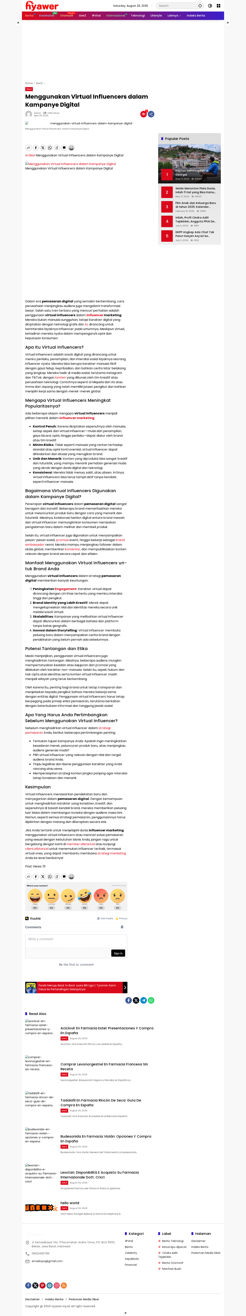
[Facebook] (128, 1000)
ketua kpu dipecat (174, 1247)
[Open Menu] (218, 5)
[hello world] (41, 1207)
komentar (72, 549)
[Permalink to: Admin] (29, 114)
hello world (70, 1202)
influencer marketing (76, 418)
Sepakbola (132, 1259)
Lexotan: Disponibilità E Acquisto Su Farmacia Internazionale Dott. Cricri (100, 1175)
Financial (131, 1265)
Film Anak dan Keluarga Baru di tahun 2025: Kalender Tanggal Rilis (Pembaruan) (195, 205)
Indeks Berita (199, 1247)
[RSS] (64, 1285)
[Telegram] (143, 1000)
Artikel (30, 155)
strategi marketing (111, 853)
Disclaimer (198, 1241)
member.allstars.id (80, 844)
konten (60, 377)
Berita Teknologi (173, 1241)
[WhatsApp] (151, 1000)
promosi (62, 540)
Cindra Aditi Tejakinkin (168, 1255)
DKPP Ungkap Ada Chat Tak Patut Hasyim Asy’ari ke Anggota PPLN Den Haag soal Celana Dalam (195, 234)
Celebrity (131, 1253)
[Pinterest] (42, 1285)
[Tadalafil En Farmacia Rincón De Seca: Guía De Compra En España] (41, 1107)
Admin (37, 113)
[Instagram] (57, 1285)
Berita (129, 1247)
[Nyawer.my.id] (42, 5)
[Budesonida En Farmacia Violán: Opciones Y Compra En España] (41, 1143)
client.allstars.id (36, 849)
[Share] (151, 114)
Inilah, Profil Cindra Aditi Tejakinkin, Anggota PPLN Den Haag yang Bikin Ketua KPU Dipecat (195, 219)
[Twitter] (136, 1000)
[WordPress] (50, 1285)
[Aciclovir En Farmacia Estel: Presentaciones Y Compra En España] (41, 1035)
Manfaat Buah (171, 1269)
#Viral (129, 1241)
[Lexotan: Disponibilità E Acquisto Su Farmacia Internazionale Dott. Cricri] (41, 1179)
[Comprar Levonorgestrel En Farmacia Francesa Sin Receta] (41, 1071)
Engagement (65, 589)
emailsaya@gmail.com (47, 1261)
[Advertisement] (123, 51)
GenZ (29, 89)
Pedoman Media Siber (206, 1253)
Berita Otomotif (172, 1263)
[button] (200, 5)
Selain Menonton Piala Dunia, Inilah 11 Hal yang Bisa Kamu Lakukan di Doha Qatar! (195, 190)
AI (86, 324)
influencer (94, 315)
